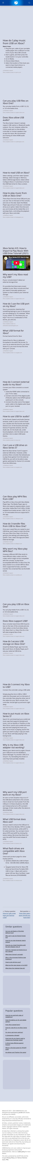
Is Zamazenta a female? (12, 1035)
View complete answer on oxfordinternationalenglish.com (10, 324)
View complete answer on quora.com (12, 72)
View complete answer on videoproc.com (13, 518)
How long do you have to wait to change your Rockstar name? (15, 1039)
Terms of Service (22, 1158)
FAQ (7, 1159)
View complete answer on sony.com (11, 440)
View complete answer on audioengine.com (13, 141)
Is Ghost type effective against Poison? (14, 1044)
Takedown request (8, 70)
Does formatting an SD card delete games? (15, 1020)
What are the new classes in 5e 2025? (16, 965)
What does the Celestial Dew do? (15, 968)
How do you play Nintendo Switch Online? (15, 941)
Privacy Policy (10, 1158)
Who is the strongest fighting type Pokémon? (15, 958)
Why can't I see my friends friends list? (15, 936)
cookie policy (21, 1151)
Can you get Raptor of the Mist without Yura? (14, 932)
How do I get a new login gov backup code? (9, 915)
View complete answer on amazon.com (12, 880)
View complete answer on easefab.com (12, 575)
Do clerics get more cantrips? (14, 1032)
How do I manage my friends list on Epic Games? (16, 950)
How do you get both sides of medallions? (14, 1016)
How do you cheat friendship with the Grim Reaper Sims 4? (15, 946)
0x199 (20, 1112)
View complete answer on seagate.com (12, 352)
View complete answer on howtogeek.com (13, 217)
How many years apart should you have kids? (24, 915)
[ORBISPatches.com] (16, 2)
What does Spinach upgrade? (14, 954)
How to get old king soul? (13, 962)
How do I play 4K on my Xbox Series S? (16, 1028)
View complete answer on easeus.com (12, 843)
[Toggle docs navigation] (3, 3)
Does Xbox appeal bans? (12, 1024)
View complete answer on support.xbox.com (13, 112)
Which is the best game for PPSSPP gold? (15, 1048)
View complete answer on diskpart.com (12, 543)
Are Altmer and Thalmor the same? (15, 1052)
